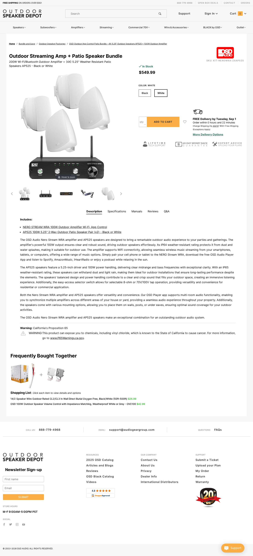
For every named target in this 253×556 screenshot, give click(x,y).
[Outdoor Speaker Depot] (22, 13)
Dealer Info (149, 476)
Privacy (146, 471)
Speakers (18, 27)
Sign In (210, 13)
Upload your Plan (208, 465)
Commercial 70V (138, 27)
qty (142, 121)
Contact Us (149, 460)
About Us (148, 465)
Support (184, 13)
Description (94, 211)
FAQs (218, 429)
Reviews (153, 211)
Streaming (106, 27)
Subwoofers (47, 27)
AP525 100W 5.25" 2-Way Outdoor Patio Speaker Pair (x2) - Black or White (72, 232)
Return (200, 476)
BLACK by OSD (211, 27)
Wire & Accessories (175, 27)
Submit (23, 497)
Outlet (240, 27)
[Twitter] (10, 524)
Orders (245, 3)
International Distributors (159, 482)
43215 (215, 126)
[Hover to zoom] (66, 126)
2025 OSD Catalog (100, 460)
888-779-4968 (49, 429)
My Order (202, 471)
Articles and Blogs (99, 465)
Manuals (136, 211)
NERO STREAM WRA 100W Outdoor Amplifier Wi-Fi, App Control (65, 227)
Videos (91, 482)
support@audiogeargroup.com (132, 429)
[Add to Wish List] (185, 122)
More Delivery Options (208, 134)
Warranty (202, 482)
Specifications (117, 211)
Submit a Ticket (207, 460)
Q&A (167, 211)
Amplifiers (77, 27)
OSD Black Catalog (100, 476)
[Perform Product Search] (160, 14)
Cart (235, 13)
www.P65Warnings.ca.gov (67, 338)
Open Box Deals (208, 3)
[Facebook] (4, 524)
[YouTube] (23, 524)
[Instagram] (17, 524)
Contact (229, 3)
